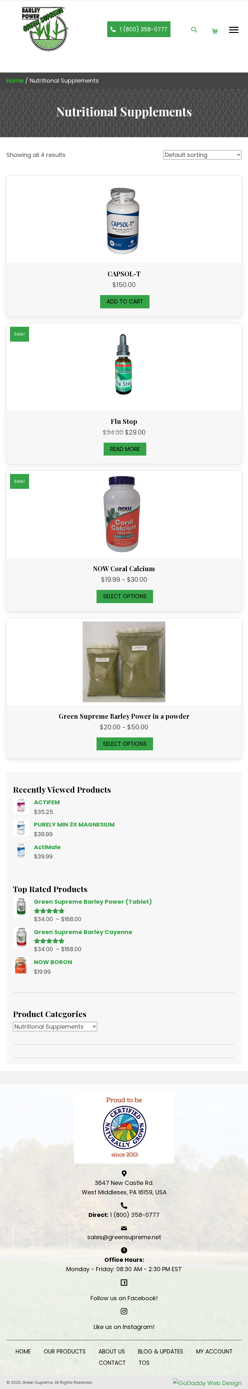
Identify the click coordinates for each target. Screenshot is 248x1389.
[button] (138, 29)
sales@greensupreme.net (124, 1237)
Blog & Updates (160, 1351)
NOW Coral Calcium (124, 568)
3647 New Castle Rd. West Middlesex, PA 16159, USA (124, 1188)
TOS (144, 1363)
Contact (112, 1363)
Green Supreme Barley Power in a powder (124, 716)
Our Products (65, 1351)
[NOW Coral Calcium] (124, 514)
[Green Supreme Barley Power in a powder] (124, 661)
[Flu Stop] (124, 367)
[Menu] (233, 30)
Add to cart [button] (125, 301)
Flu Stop (124, 421)
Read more (125, 449)
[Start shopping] (215, 31)
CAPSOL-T (124, 273)
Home (15, 81)
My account (214, 1351)
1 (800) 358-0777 (135, 1215)
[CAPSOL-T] (124, 219)
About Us (111, 1351)
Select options (125, 596)
